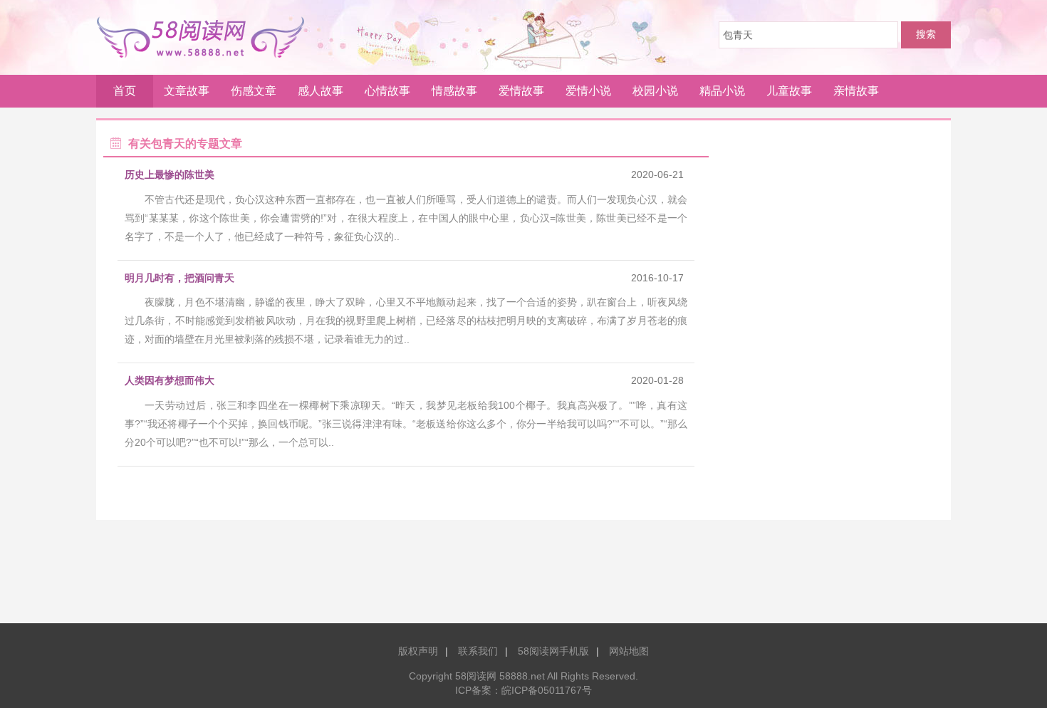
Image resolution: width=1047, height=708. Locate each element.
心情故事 (387, 91)
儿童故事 (789, 91)
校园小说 (655, 91)
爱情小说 (588, 91)
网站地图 (629, 651)
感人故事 (320, 91)
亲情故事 (856, 91)
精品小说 (722, 91)
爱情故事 (521, 91)
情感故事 (454, 91)
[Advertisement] (523, 577)
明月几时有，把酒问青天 (179, 277)
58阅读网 (206, 37)
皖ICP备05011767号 (546, 690)
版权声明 (418, 651)
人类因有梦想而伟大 (169, 380)
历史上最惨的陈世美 (169, 174)
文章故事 (186, 91)
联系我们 (478, 651)
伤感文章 (253, 91)
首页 (124, 91)
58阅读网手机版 (553, 651)
